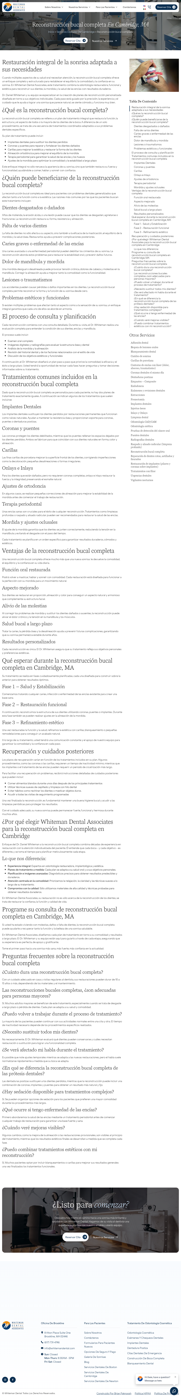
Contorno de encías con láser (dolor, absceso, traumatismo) (150, 367)
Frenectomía (138, 399)
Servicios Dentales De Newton (101, 1381)
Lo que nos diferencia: (146, 249)
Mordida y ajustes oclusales (149, 187)
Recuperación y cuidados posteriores (153, 236)
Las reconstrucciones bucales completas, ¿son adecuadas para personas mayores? (152, 276)
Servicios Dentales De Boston (100, 1367)
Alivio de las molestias (146, 205)
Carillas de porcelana (142, 360)
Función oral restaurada (147, 197)
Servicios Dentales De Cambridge (76, 31)
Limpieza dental (139, 417)
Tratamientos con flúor (143, 471)
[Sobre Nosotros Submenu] (63, 7)
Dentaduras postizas (142, 377)
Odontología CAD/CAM (144, 421)
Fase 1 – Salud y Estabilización (150, 223)
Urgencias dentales (141, 475)
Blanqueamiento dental (143, 351)
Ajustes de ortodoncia (146, 179)
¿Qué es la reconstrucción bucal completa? (150, 114)
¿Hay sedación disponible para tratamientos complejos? (151, 308)
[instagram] (5, 1380)
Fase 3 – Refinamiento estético (151, 232)
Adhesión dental (139, 342)
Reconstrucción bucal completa (148, 451)
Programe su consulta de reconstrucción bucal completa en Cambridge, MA (151, 255)
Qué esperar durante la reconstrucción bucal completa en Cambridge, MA (153, 218)
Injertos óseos (138, 408)
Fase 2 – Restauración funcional (151, 227)
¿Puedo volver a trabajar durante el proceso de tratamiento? (153, 283)
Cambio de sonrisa (141, 356)
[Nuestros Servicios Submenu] (90, 7)
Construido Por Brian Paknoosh (114, 1393)
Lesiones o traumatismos (148, 144)
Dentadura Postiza (137, 1348)
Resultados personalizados (149, 213)
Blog (86, 1362)
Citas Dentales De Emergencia (144, 1353)
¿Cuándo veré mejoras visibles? (151, 320)
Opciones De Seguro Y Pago (100, 1351)
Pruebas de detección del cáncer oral (150, 430)
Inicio (51, 31)
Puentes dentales (140, 435)
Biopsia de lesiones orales (144, 347)
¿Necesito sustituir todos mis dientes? (155, 288)
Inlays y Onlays (139, 413)
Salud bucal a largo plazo (148, 209)
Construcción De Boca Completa (145, 1358)
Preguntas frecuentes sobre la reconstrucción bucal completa (149, 262)
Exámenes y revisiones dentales (148, 390)
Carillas (138, 170)
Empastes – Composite (143, 381)
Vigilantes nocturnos (142, 480)
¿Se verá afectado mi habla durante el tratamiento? (155, 293)
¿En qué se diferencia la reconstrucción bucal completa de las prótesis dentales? (155, 301)
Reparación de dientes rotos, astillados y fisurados (152, 458)
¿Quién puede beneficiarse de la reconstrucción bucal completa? (150, 120)
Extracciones (138, 395)
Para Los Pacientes (105, 7)
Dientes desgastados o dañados (152, 126)
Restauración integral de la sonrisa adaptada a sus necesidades (151, 108)
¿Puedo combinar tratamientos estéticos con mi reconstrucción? (152, 324)
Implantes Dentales (144, 162)
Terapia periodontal (145, 183)
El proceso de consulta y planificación (153, 152)
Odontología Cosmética (140, 1332)
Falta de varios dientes (146, 130)
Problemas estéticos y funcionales (153, 148)
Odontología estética (142, 426)
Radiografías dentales (142, 439)
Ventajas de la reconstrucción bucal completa (152, 191)
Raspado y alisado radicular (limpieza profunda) (151, 446)
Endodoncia (137, 386)
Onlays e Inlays (142, 174)
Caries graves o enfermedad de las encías (153, 135)
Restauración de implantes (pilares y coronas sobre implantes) (150, 465)
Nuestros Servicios (78, 7)
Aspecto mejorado (144, 201)
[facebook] (13, 1380)
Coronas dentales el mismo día (147, 372)
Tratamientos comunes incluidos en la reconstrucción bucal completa (153, 157)
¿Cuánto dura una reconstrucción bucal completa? (153, 268)
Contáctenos (129, 7)
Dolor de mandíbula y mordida (151, 140)
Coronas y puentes (144, 166)
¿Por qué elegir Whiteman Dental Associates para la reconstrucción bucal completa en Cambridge (154, 242)
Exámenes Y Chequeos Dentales (145, 1337)
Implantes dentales (141, 403)
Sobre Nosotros (53, 7)
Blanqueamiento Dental (140, 1363)
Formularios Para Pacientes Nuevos (99, 1344)
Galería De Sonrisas (95, 1357)
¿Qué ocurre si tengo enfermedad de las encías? (155, 314)
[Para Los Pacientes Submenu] (117, 7)
